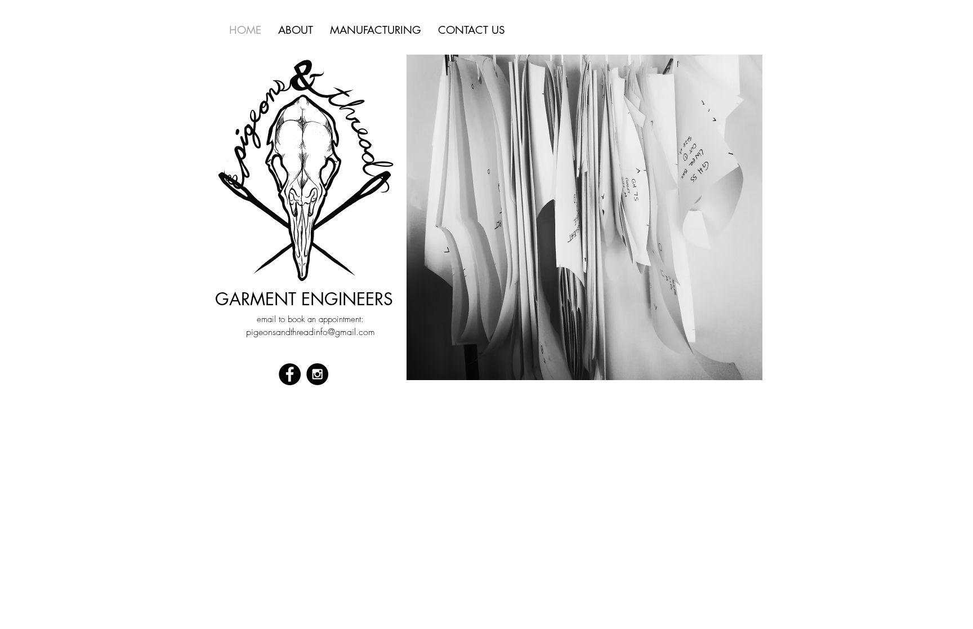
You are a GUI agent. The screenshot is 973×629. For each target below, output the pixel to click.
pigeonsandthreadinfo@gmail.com (310, 331)
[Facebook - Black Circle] (290, 374)
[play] (734, 370)
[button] (584, 217)
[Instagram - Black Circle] (317, 374)
